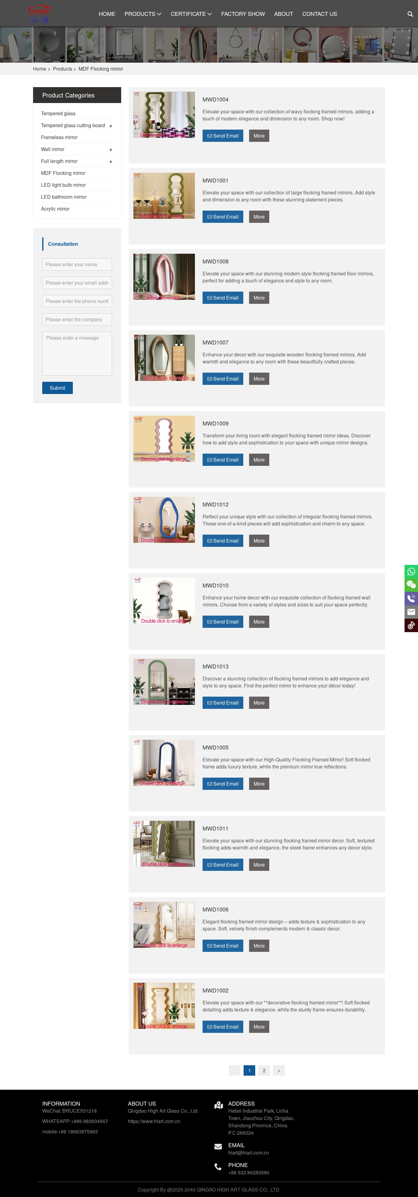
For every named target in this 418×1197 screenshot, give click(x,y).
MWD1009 (216, 423)
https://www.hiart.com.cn (154, 1121)
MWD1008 (216, 261)
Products (140, 13)
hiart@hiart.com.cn (248, 1152)
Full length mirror (59, 160)
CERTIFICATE (188, 13)
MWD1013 (216, 666)
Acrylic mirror (55, 208)
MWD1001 (216, 180)
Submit (57, 387)
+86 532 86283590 (248, 1172)
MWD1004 (216, 99)
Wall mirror (52, 149)
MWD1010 (216, 585)
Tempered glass (58, 113)
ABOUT (283, 13)
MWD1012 (216, 504)
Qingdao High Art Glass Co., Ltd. (163, 1110)
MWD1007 (216, 342)
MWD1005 (216, 747)
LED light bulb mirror (63, 184)
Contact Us (319, 13)
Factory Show (243, 13)
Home (107, 13)
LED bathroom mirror (63, 196)
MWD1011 (216, 828)
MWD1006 (216, 909)
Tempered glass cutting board (73, 125)
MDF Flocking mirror (63, 172)
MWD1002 (216, 990)
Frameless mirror (59, 137)
